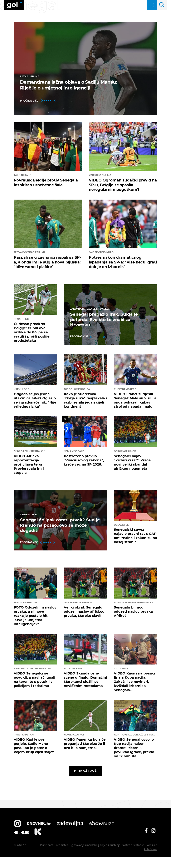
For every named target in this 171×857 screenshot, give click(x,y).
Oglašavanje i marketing (84, 845)
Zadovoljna (70, 824)
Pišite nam (46, 845)
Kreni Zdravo (37, 832)
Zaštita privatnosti (133, 845)
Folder (21, 832)
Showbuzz (101, 824)
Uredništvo (61, 845)
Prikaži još (85, 770)
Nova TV (17, 824)
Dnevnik (39, 824)
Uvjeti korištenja (110, 845)
